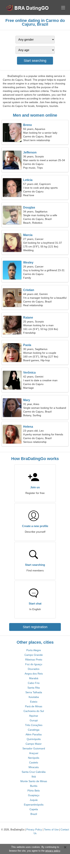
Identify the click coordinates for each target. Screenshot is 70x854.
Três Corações (33, 725)
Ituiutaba (34, 696)
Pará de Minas (33, 706)
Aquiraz (33, 715)
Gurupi (34, 720)
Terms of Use (51, 829)
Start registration (35, 627)
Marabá (33, 678)
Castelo (33, 762)
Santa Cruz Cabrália (34, 771)
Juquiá (34, 799)
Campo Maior (34, 743)
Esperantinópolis (33, 804)
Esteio (33, 701)
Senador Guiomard (33, 748)
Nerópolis (33, 757)
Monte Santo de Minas (33, 781)
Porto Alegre (33, 650)
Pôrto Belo (33, 790)
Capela (33, 809)
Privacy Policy (34, 829)
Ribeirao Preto (33, 659)
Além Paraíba (34, 734)
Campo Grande (33, 654)
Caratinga (33, 729)
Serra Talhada (33, 692)
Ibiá (34, 776)
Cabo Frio (34, 682)
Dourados (33, 668)
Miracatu (34, 767)
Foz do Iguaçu (33, 664)
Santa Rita (33, 687)
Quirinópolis (34, 739)
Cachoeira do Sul (34, 711)
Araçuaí (33, 753)
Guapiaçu (33, 795)
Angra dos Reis (34, 673)
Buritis (33, 785)
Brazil (33, 813)
